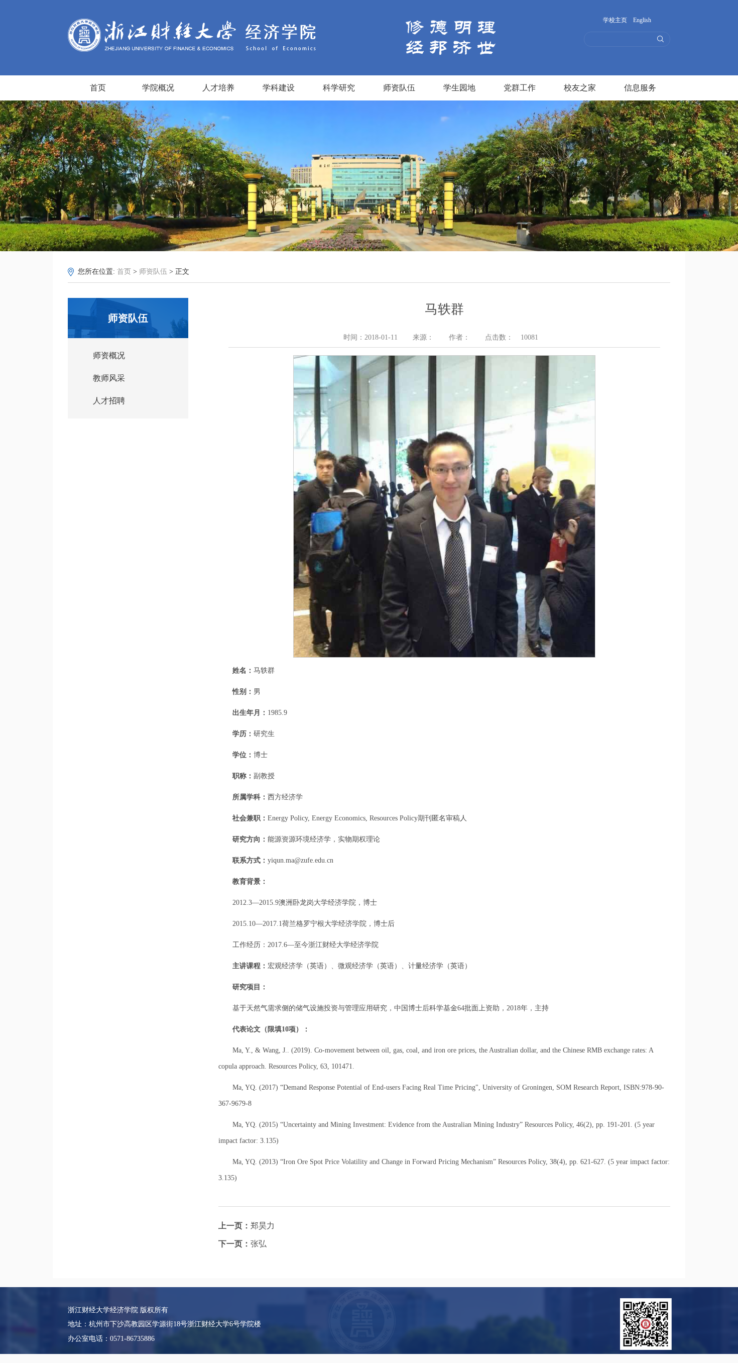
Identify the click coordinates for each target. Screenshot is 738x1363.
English (642, 20)
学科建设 (279, 86)
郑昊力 (246, 1225)
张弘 (242, 1243)
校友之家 (580, 86)
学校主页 (615, 20)
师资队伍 (399, 86)
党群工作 (520, 86)
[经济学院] (197, 52)
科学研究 (339, 86)
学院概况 (158, 86)
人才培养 (218, 86)
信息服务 (640, 86)
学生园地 (459, 86)
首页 (98, 86)
